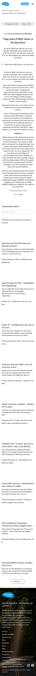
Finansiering (6, 657)
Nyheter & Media (14, 10)
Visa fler (18, 581)
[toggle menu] (32, 3)
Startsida (4, 10)
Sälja (3, 649)
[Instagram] (28, 665)
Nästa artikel (26, 24)
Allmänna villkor (7, 652)
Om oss (4, 631)
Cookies (5, 660)
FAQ (3, 640)
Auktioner (5, 643)
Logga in (25, 4)
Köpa (4, 646)
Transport (5, 654)
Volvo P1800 (18, 194)
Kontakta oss (6, 637)
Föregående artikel (12, 24)
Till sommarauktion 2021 (18, 191)
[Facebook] (32, 665)
